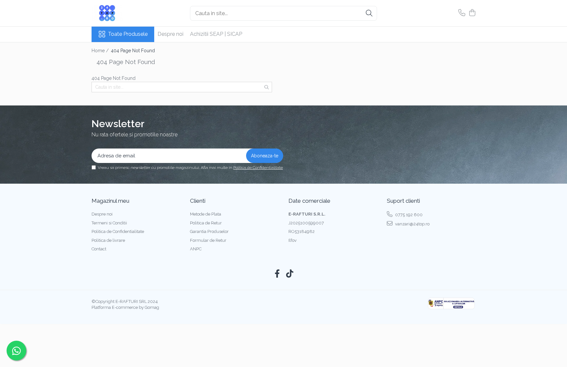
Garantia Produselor (209, 231)
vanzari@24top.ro (412, 223)
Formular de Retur (208, 240)
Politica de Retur (206, 222)
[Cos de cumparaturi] (472, 13)
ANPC (195, 248)
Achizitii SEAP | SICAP (216, 34)
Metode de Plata (205, 214)
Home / (101, 50)
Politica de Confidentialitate (258, 167)
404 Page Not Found (133, 50)
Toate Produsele (128, 34)
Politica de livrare (108, 240)
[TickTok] (290, 274)
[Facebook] (277, 274)
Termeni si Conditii (109, 222)
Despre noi (170, 34)
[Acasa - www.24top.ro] (124, 13)
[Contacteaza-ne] (461, 13)
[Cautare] (369, 13)
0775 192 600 (408, 214)
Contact (99, 248)
